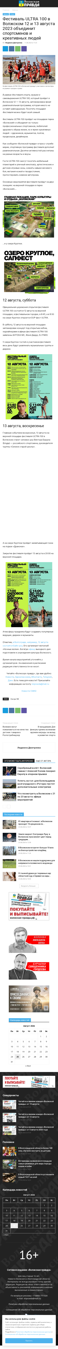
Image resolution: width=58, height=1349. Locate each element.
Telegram (47, 677)
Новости (10, 677)
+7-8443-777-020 (40, 1295)
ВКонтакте (36, 677)
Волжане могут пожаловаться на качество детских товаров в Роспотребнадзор (16, 731)
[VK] (11, 48)
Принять (29, 1341)
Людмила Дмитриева (13, 43)
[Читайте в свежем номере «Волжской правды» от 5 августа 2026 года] (9, 1130)
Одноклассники (22, 677)
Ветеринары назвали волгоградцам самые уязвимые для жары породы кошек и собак (35, 1163)
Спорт (12, 14)
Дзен (10, 680)
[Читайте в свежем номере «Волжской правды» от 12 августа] (9, 1117)
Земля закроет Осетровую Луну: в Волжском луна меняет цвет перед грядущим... (34, 837)
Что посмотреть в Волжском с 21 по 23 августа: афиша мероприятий (36, 796)
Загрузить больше (28, 886)
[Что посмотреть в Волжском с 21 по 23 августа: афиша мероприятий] (9, 796)
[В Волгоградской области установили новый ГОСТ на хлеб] (9, 1177)
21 (35, 1051)
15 (41, 1046)
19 (23, 1051)
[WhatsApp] (18, 48)
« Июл (28, 1066)
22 (41, 1051)
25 (18, 1056)
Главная (6, 10)
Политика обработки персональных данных (29, 1304)
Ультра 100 (15, 699)
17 (12, 1051)
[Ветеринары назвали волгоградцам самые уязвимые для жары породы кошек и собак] (9, 1164)
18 (18, 1051)
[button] (4, 3)
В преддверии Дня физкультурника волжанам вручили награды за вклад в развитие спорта (42, 731)
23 (46, 1051)
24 (12, 1056)
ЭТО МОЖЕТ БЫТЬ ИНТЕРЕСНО (18, 761)
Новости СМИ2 (29, 691)
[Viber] (24, 48)
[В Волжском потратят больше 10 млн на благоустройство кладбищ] (9, 851)
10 (12, 1046)
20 (29, 1051)
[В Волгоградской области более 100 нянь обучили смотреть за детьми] (9, 1151)
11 (18, 1046)
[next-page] (8, 806)
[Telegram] (5, 48)
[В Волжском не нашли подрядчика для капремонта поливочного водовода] (9, 863)
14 (35, 1046)
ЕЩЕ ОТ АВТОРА (43, 761)
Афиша (15, 10)
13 (29, 1046)
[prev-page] (4, 806)
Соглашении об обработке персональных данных (29, 1309)
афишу (32, 649)
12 (23, 1046)
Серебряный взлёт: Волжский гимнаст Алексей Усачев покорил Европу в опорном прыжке (36, 771)
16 (46, 1046)
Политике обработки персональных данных (33, 1332)
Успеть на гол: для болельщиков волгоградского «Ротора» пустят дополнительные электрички (36, 783)
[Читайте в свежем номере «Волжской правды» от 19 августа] (9, 1104)
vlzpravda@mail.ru (40, 684)
